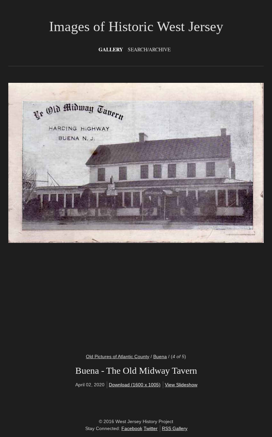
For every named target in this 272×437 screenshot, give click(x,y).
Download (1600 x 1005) (135, 384)
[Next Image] (196, 214)
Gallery (111, 49)
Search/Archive (149, 49)
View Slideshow (181, 384)
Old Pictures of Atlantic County (117, 356)
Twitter (151, 428)
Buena (160, 356)
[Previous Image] (75, 214)
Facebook (131, 428)
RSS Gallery (174, 428)
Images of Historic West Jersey (136, 26)
